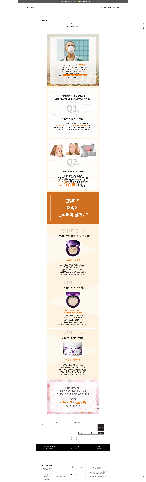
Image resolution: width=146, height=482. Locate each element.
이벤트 (82, 467)
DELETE (88, 433)
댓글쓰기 (101, 427)
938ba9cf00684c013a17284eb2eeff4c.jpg (74, 27)
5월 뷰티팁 (75, 437)
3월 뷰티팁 (75, 439)
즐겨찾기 (28, 3)
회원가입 (104, 3)
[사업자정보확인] (103, 471)
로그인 (101, 3)
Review (109, 7)
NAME (56, 422)
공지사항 (82, 466)
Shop (105, 7)
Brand (101, 7)
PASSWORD (75, 422)
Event (113, 7)
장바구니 (108, 3)
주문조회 (112, 3)
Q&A (118, 7)
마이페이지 (117, 3)
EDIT (82, 433)
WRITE (101, 433)
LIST (95, 433)
